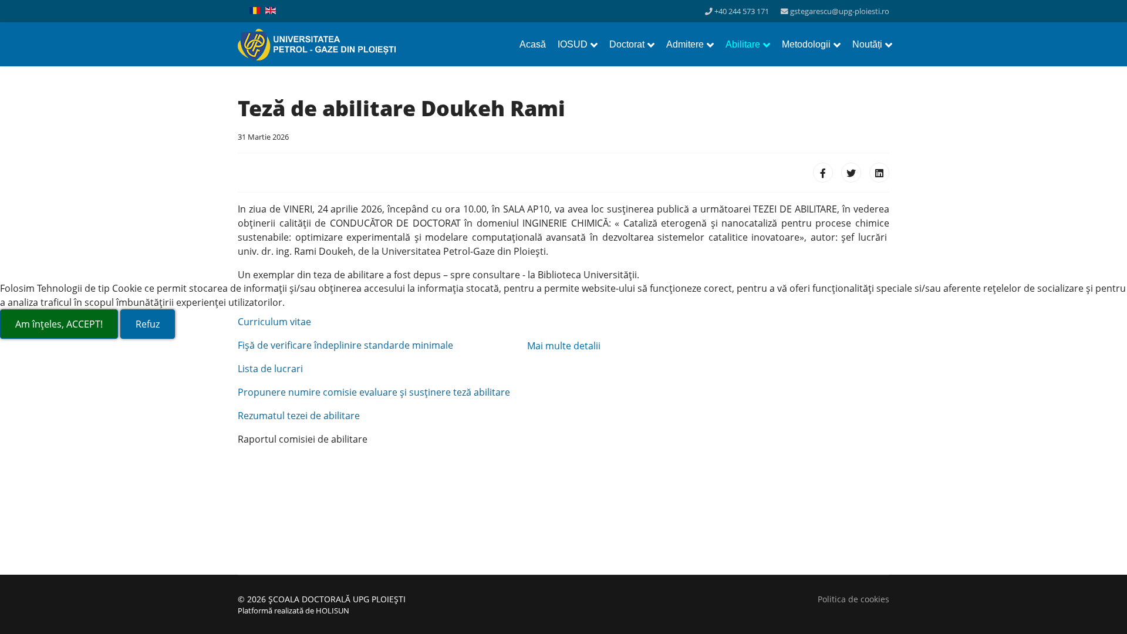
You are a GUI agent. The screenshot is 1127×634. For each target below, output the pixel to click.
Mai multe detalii (563, 345)
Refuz (148, 324)
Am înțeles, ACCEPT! (59, 324)
